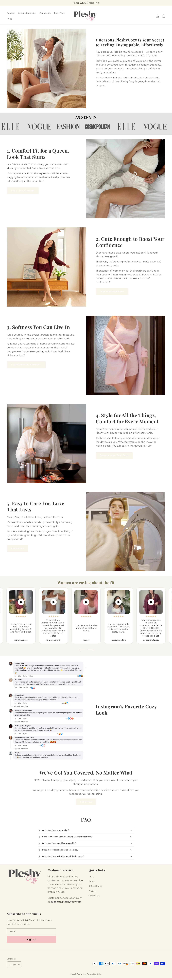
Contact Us (94, 896)
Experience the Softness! (26, 364)
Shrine (99, 974)
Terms (91, 881)
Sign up (31, 939)
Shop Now (86, 802)
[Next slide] (90, 650)
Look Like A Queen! (23, 190)
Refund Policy (95, 886)
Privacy (92, 891)
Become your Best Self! (114, 455)
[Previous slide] (81, 650)
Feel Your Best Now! (112, 291)
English (13, 964)
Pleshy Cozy (81, 974)
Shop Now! (17, 548)
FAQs (91, 877)
